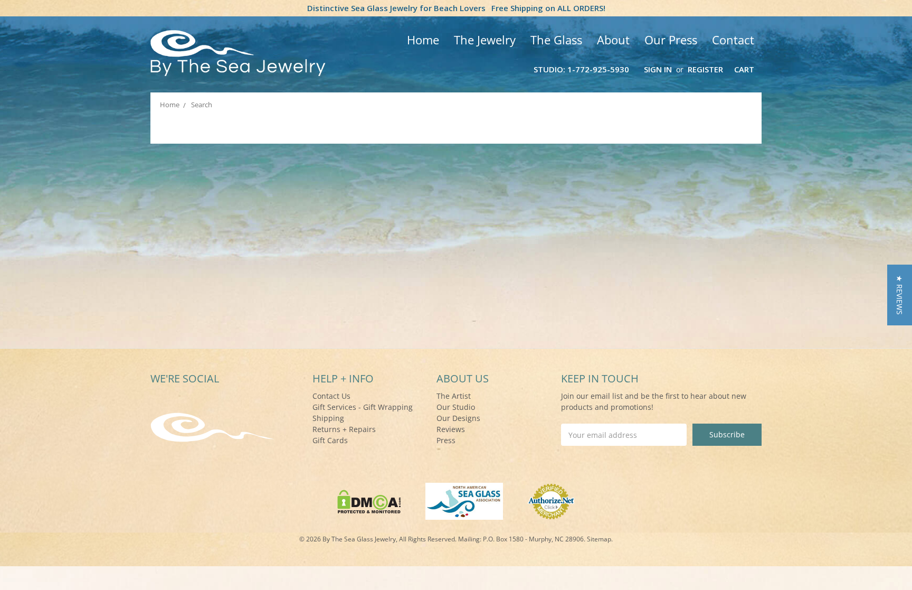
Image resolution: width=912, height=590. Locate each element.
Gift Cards (330, 440)
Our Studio (455, 407)
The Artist (453, 396)
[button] (899, 295)
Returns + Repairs (344, 429)
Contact (733, 40)
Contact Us (331, 396)
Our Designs (458, 418)
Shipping (328, 418)
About (613, 40)
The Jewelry (485, 40)
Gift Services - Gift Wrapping (362, 407)
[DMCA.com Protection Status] (369, 500)
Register (705, 69)
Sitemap (599, 539)
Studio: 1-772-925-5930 (581, 69)
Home (423, 40)
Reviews (450, 429)
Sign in (658, 69)
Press (445, 440)
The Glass (556, 40)
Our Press (670, 40)
